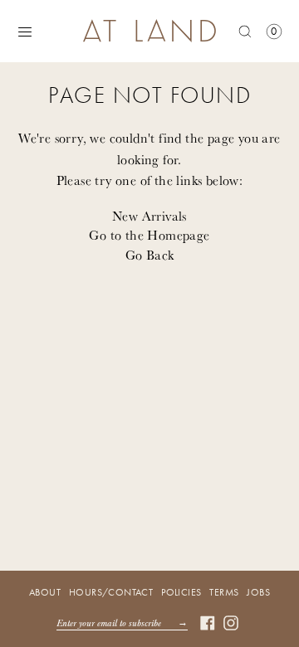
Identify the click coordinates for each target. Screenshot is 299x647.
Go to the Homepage (149, 235)
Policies (181, 592)
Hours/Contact (111, 592)
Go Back (149, 255)
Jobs (258, 592)
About (45, 592)
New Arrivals (149, 216)
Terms (223, 592)
